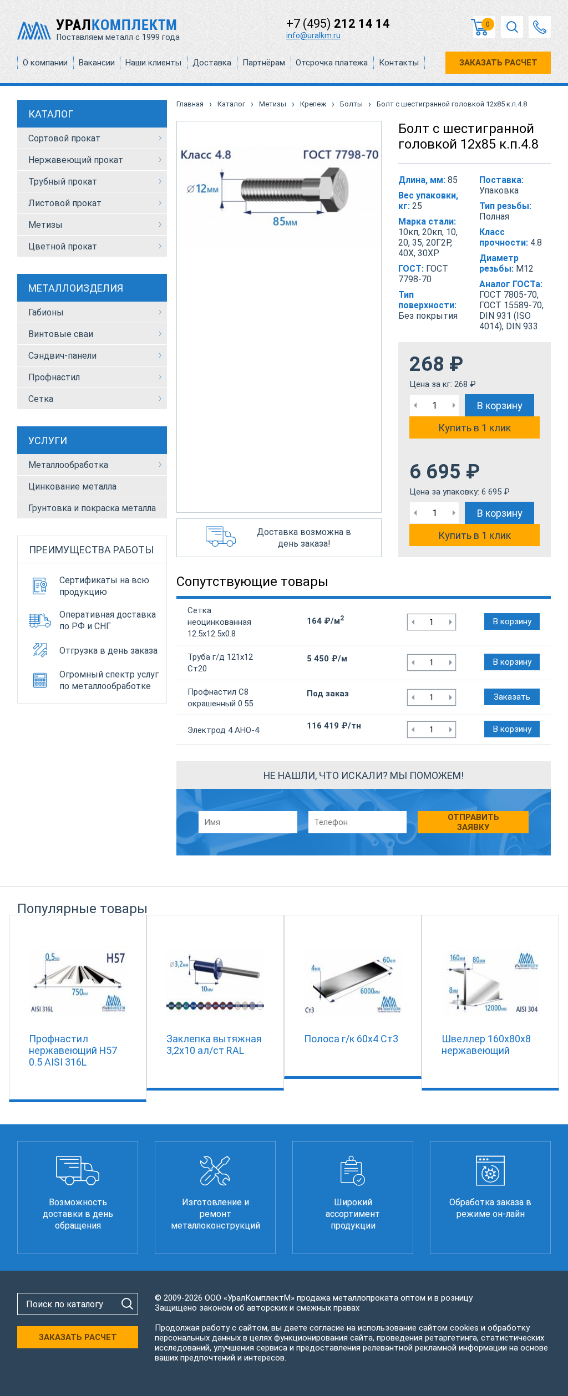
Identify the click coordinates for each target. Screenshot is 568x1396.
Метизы (45, 225)
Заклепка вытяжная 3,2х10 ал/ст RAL (214, 1044)
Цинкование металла (72, 486)
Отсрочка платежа (332, 63)
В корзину (500, 405)
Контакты (399, 63)
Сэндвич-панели (62, 355)
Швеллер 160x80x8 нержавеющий (486, 1044)
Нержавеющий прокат (75, 160)
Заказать (512, 697)
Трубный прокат (62, 181)
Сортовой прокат (64, 138)
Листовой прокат (65, 203)
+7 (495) (338, 23)
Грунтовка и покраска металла (92, 508)
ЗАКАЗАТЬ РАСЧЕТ (498, 63)
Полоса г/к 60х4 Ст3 (351, 1039)
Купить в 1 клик (474, 428)
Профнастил (54, 377)
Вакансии (97, 63)
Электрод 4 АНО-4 (223, 730)
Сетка (40, 399)
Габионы (46, 312)
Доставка (211, 63)
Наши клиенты (153, 63)
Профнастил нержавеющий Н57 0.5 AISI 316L (73, 1050)
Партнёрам (263, 63)
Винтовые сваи (60, 334)
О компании (45, 63)
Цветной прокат (62, 246)
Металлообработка (68, 465)
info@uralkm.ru (313, 35)
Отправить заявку (473, 822)
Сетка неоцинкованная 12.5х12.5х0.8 (219, 622)
